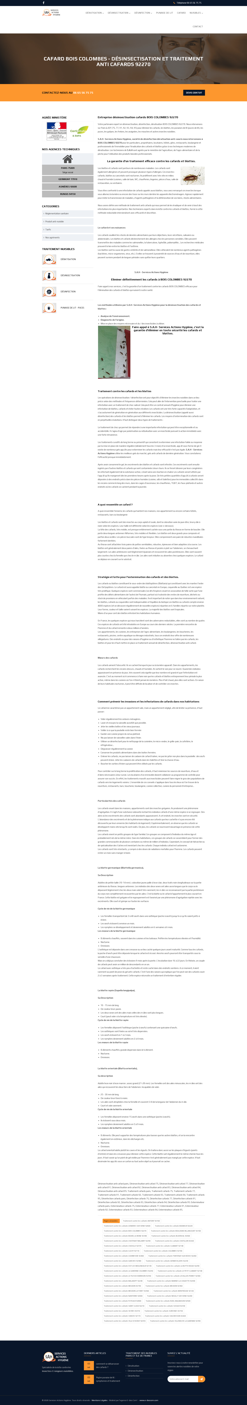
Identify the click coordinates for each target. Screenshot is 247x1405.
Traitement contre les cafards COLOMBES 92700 (163, 1251)
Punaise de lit (164, 12)
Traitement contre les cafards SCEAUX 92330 (167, 1306)
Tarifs (48, 229)
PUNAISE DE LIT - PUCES (72, 307)
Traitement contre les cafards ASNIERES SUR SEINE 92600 (127, 1226)
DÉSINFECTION (68, 291)
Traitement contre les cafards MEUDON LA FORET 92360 (126, 1291)
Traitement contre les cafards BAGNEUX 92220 (174, 1226)
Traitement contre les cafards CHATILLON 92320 (174, 1241)
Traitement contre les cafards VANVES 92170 (122, 1316)
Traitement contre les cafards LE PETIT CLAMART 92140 (180, 1271)
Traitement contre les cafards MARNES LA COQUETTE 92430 (171, 1281)
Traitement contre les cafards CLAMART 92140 (164, 1246)
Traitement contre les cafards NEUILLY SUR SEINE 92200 (169, 1296)
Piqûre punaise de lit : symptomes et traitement (108, 1379)
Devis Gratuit (194, 92)
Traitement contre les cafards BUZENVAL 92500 (170, 1236)
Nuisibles (195, 12)
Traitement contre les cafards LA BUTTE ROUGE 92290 (177, 1266)
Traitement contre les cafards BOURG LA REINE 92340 (125, 1236)
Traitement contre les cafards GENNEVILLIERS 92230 (167, 1261)
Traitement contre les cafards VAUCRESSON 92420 (165, 1316)
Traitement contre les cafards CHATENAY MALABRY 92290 (127, 1241)
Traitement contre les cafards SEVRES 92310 (122, 1311)
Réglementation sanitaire (57, 213)
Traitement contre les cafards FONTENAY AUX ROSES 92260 (172, 1256)
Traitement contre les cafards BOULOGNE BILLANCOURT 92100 (176, 1231)
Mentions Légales (99, 1400)
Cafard (181, 12)
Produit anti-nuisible (54, 221)
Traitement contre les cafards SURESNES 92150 (164, 1311)
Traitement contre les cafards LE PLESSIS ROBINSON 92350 (127, 1276)
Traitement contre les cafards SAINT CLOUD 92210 (124, 1306)
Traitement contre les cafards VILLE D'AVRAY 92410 (125, 1321)
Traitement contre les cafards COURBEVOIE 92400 (124, 1256)
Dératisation (94, 12)
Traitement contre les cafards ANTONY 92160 (141, 1221)
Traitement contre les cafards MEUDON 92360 (164, 1286)
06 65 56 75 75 (194, 3)
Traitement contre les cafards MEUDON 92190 (122, 1286)
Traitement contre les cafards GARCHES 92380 (122, 1261)
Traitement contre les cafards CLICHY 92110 (121, 1251)
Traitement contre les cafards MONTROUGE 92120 (174, 1291)
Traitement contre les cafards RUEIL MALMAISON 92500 (168, 1301)
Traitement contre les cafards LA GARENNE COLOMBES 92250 (128, 1271)
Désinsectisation (118, 12)
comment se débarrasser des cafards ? (107, 1365)
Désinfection (142, 12)
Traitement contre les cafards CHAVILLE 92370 (122, 1246)
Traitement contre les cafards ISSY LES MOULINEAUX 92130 (128, 1266)
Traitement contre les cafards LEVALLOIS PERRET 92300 (178, 1276)
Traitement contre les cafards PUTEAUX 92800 (122, 1301)
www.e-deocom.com (149, 1400)
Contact (198, 26)
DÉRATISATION (68, 259)
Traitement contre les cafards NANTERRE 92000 (123, 1296)
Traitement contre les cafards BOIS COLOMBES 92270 (125, 1231)
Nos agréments (52, 237)
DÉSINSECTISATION (70, 275)
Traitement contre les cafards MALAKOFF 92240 (123, 1281)
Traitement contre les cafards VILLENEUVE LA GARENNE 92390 (175, 1321)
